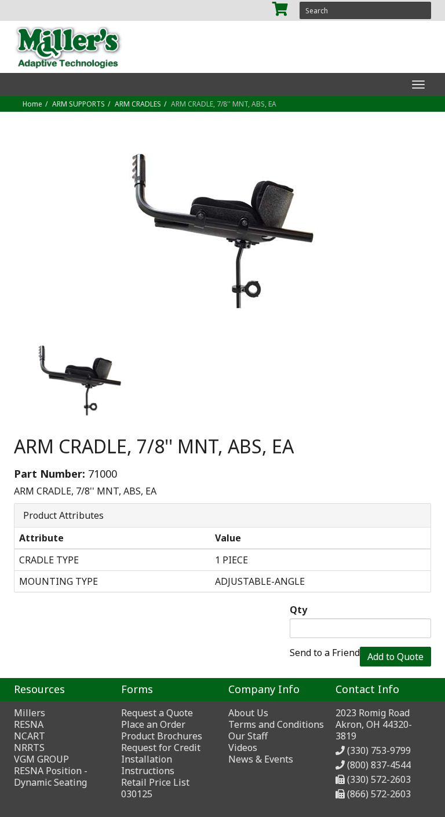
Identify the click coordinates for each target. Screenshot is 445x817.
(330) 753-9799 (379, 750)
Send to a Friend (325, 652)
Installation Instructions (147, 765)
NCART (29, 736)
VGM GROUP (41, 759)
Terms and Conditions (276, 724)
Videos (242, 747)
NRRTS (29, 747)
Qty (298, 610)
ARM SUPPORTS (78, 104)
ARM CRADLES (138, 104)
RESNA (28, 724)
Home (32, 104)
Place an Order (153, 724)
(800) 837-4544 (379, 765)
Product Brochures (161, 736)
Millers (29, 712)
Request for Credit (160, 747)
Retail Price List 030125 (155, 788)
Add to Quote (395, 656)
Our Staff (248, 736)
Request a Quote (157, 712)
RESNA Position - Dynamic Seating (50, 776)
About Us (248, 712)
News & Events (260, 759)
